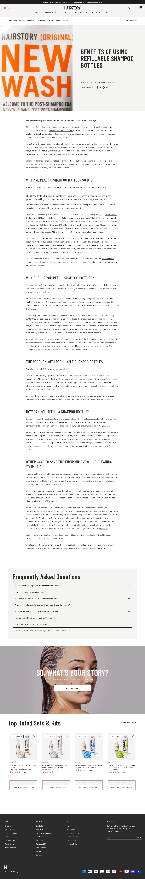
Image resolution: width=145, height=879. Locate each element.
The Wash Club (11, 847)
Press (38, 851)
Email (109, 837)
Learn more (97, 2)
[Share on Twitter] (100, 87)
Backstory (40, 826)
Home (10, 21)
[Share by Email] (107, 88)
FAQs (69, 826)
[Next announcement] (142, 2)
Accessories (10, 840)
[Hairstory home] (72, 8)
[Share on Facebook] (97, 87)
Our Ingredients (42, 837)
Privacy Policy (73, 833)
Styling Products (11, 833)
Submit (138, 837)
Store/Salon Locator (44, 833)
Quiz (108, 13)
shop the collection (129, 723)
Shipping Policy (73, 840)
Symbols (39, 840)
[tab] (72, 804)
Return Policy (72, 844)
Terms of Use (72, 837)
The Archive (19, 21)
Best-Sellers (10, 844)
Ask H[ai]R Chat (72, 688)
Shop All (8, 826)
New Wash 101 (51, 13)
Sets (7, 837)
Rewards (96, 13)
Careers (39, 855)
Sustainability (41, 844)
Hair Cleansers (11, 829)
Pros (65, 13)
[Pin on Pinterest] (104, 87)
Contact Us (71, 829)
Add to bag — (23, 787)
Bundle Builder (79, 13)
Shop (37, 13)
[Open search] (129, 7)
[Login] (134, 7)
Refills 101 (40, 829)
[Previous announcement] (2, 2)
